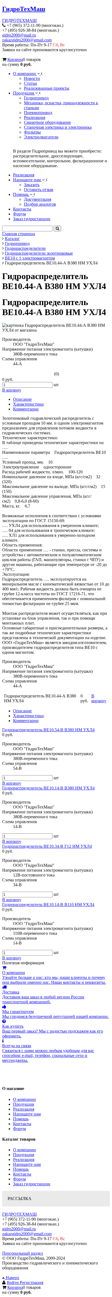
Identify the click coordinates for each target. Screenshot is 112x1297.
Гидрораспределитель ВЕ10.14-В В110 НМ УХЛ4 (48, 904)
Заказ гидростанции (31, 1184)
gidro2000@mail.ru (19, 35)
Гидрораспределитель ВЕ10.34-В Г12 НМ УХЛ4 (47, 846)
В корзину (11, 783)
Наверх (12, 1277)
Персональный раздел (22, 1253)
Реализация (23, 1109)
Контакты (22, 1123)
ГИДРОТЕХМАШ (19, 20)
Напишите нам (27, 1114)
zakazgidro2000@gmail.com (27, 40)
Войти (13, 1282)
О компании (24, 1099)
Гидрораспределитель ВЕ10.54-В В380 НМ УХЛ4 (48, 729)
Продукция (23, 1104)
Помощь (21, 1119)
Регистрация (31, 1282)
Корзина (15, 59)
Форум (19, 1128)
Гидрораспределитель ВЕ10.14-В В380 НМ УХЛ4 (48, 788)
